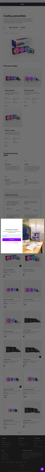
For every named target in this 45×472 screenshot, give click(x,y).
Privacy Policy (16, 242)
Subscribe (11, 239)
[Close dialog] (42, 220)
